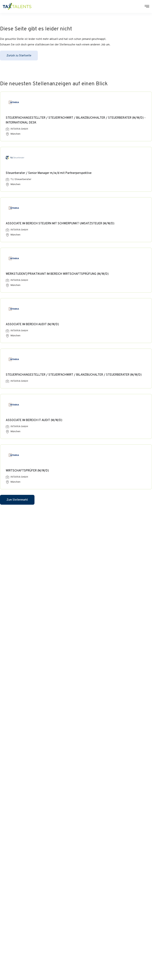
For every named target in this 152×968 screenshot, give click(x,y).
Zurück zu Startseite (18, 55)
